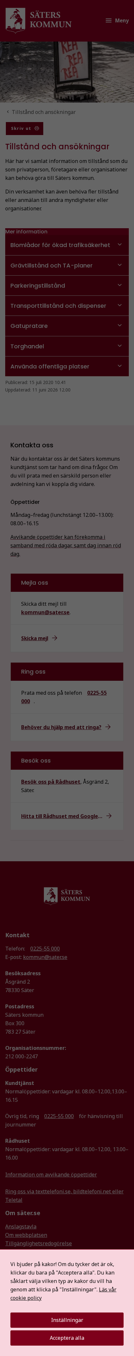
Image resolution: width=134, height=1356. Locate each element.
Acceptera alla (67, 1337)
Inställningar (67, 1320)
